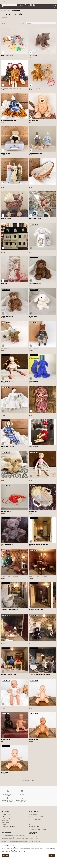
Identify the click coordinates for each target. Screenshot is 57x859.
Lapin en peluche (33, 316)
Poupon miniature (5, 739)
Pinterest (38, 829)
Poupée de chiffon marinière (36, 479)
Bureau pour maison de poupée (8, 642)
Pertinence (41, 23)
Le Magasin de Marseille (7, 816)
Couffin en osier (33, 511)
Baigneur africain (33, 739)
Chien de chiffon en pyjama (7, 446)
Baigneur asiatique (33, 707)
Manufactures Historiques (7, 818)
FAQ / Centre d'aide (6, 814)
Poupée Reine (4, 283)
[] (3, 52)
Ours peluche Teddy (33, 120)
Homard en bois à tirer (6, 511)
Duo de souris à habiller (7, 55)
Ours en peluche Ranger (7, 316)
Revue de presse (5, 820)
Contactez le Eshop (35, 826)
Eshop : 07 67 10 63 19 (35, 822)
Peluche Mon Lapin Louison (35, 251)
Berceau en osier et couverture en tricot (39, 185)
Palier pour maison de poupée (36, 609)
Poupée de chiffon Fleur (7, 381)
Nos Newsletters (5, 822)
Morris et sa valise (5, 153)
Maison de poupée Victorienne (8, 251)
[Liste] (4, 23)
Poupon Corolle (5, 707)
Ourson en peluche (33, 348)
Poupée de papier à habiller (7, 185)
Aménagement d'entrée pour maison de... (38, 544)
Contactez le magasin (35, 824)
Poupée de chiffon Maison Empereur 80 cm (11, 88)
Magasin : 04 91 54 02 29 (36, 819)
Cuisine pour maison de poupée (8, 674)
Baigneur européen (5, 772)
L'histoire (4, 824)
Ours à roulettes (33, 55)
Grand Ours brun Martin (7, 544)
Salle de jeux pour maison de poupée (9, 576)
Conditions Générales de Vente (8, 826)
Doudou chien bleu (33, 381)
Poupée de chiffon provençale (8, 120)
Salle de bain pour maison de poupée (9, 609)
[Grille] (2, 23)
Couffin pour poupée (34, 414)
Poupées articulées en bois (35, 153)
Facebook (43, 829)
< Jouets (5, 19)
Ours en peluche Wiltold (35, 283)
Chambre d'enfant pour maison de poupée (39, 642)
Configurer (5, 855)
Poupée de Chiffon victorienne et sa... (10, 414)
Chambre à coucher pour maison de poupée (39, 674)
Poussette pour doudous (35, 218)
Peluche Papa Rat (5, 348)
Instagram (32, 829)
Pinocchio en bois (33, 446)
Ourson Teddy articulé (34, 88)
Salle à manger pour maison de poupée (38, 576)
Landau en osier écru (6, 218)
